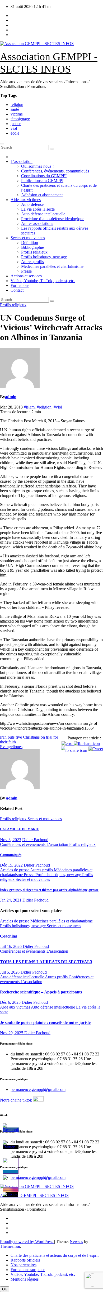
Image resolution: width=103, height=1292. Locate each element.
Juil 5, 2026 (10, 972)
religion (17, 104)
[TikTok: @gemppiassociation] (92, 1280)
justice (16, 123)
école (15, 133)
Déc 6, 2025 (11, 1002)
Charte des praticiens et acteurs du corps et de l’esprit (55, 1255)
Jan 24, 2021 (10, 900)
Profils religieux (34, 252)
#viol (58, 407)
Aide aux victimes (26, 199)
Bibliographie (32, 247)
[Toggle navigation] (2, 143)
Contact (17, 290)
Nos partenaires (23, 1265)
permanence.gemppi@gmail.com (38, 1089)
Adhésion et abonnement (42, 195)
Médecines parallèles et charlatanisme (52, 266)
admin (10, 396)
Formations (20, 285)
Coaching (8, 936)
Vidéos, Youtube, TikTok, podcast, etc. (43, 280)
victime (17, 114)
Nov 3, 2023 (10, 839)
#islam (29, 407)
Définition (29, 242)
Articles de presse (15, 870)
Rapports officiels (25, 1260)
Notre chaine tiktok (16, 1100)
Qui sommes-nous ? (37, 166)
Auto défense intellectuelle (43, 214)
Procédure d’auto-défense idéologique (52, 218)
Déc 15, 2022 (11, 865)
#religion (44, 407)
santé (15, 109)
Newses (76, 1241)
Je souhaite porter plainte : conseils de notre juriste (45, 1022)
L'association (57, 844)
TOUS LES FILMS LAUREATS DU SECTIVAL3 (46, 962)
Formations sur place (28, 1269)
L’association (21, 161)
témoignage (20, 119)
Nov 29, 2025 (12, 1033)
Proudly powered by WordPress (27, 1241)
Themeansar (10, 1246)
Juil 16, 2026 (11, 946)
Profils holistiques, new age (44, 257)
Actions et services (26, 276)
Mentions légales (25, 1279)
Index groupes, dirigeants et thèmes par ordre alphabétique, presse (49, 890)
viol (14, 128)
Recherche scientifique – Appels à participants (41, 992)
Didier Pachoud (35, 839)
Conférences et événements (23, 844)
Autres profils (32, 261)
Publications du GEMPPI (42, 180)
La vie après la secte (38, 209)
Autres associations (37, 223)
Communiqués (10, 855)
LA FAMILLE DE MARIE (19, 829)
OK (4, 1289)
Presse (26, 271)
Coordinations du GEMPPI (44, 176)
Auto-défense (32, 204)
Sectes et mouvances (28, 238)
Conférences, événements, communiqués (55, 171)
